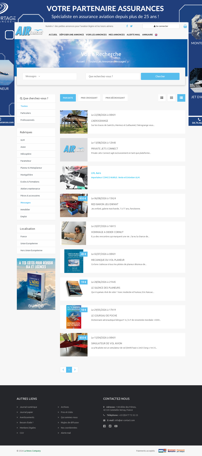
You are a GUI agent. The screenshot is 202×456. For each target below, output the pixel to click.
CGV (21, 433)
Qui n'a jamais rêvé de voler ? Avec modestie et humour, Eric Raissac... (122, 292)
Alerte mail (65, 433)
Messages (26, 202)
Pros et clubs (66, 412)
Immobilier (25, 209)
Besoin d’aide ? (26, 422)
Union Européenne (29, 243)
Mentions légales (27, 428)
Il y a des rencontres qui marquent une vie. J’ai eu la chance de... (120, 236)
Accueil (80, 61)
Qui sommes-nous (69, 417)
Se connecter (161, 26)
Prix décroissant (115, 98)
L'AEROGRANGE (99, 120)
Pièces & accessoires (30, 195)
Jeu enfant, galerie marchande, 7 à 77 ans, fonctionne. (115, 209)
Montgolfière (27, 175)
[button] (63, 121)
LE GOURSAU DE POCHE (104, 315)
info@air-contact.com (125, 420)
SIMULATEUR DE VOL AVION (106, 343)
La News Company (32, 451)
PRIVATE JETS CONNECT (104, 148)
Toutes (24, 106)
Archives (64, 407)
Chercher (160, 76)
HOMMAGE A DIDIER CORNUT (107, 232)
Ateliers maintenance (30, 189)
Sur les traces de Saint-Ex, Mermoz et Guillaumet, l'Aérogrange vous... (123, 125)
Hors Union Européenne (31, 250)
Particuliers (26, 113)
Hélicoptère (26, 154)
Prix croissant (89, 98)
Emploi (24, 216)
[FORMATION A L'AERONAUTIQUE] (36, 284)
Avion (23, 147)
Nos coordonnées (68, 428)
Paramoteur (26, 161)
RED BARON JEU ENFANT (104, 204)
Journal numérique (28, 407)
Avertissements (26, 417)
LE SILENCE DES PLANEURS (105, 287)
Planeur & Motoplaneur (31, 168)
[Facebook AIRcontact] (127, 26)
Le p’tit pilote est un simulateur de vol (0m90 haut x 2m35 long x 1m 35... (124, 348)
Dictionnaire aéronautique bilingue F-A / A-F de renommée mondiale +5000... (126, 320)
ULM (23, 140)
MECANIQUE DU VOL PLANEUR (108, 260)
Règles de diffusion (69, 422)
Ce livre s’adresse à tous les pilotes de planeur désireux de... (119, 264)
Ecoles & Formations (30, 182)
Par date (68, 98)
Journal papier (26, 412)
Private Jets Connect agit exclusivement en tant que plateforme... (121, 153)
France (24, 236)
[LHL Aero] (74, 177)
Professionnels (27, 120)
